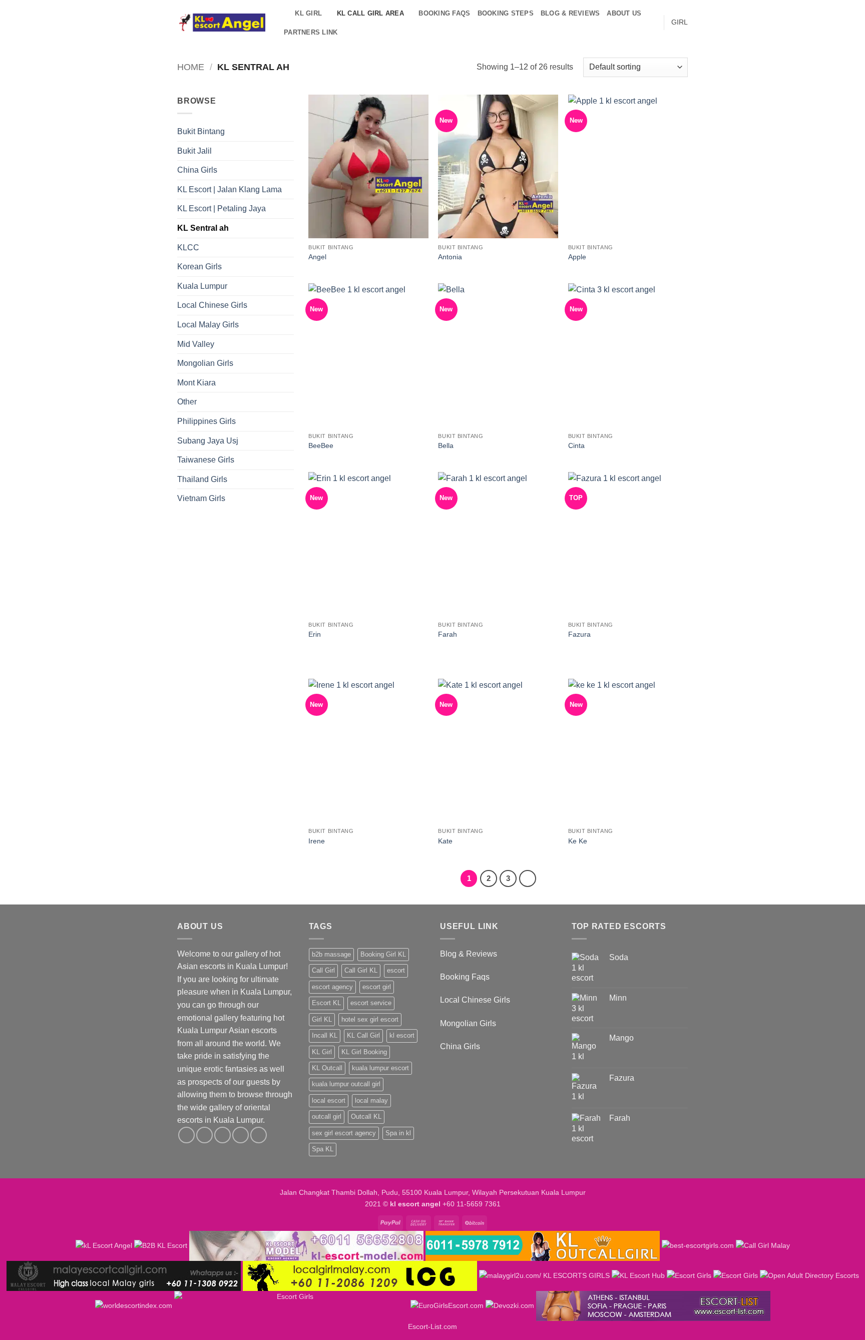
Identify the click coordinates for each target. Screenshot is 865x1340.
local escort (328, 1100)
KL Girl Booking (364, 1052)
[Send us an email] (240, 1135)
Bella (446, 445)
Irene (316, 841)
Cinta (576, 445)
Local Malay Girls (208, 324)
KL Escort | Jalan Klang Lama (229, 189)
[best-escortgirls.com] (698, 1245)
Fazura (579, 634)
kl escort (401, 1035)
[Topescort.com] (291, 1305)
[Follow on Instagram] (204, 1135)
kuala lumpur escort (380, 1068)
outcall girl (326, 1116)
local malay (371, 1100)
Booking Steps (506, 13)
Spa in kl (398, 1133)
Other (187, 401)
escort (396, 970)
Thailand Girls (202, 479)
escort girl (376, 987)
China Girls (197, 170)
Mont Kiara (196, 382)
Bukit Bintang (201, 131)
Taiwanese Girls (205, 460)
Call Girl (323, 970)
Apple (577, 257)
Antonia (450, 257)
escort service (370, 1003)
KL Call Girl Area (370, 13)
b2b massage (331, 954)
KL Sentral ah (203, 228)
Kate (445, 841)
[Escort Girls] (689, 1275)
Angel (317, 257)
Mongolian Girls (205, 363)
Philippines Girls (206, 421)
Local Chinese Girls (212, 305)
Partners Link (310, 32)
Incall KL (324, 1035)
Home (190, 67)
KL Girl (322, 1052)
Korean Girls (199, 266)
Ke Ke (577, 841)
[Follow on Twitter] (222, 1135)
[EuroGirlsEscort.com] (447, 1305)
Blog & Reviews (570, 13)
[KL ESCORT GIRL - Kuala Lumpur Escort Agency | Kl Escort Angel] (221, 23)
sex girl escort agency (344, 1133)
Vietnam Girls (201, 498)
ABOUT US (624, 13)
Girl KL (322, 1019)
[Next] (527, 878)
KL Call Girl (363, 1035)
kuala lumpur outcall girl (346, 1084)
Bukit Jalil (194, 151)
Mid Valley (195, 344)
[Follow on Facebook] (186, 1135)
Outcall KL (366, 1116)
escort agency (332, 987)
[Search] (284, 13)
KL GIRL (308, 13)
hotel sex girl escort (369, 1019)
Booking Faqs (444, 13)
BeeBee (320, 445)
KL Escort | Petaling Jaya (221, 208)
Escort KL (326, 1003)
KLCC (188, 247)
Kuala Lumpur (202, 286)
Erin (314, 634)
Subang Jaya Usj (207, 440)
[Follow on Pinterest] (258, 1135)
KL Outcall (327, 1068)
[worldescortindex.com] (133, 1305)
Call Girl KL (360, 970)
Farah (447, 634)
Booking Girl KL (383, 954)
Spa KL (322, 1149)
